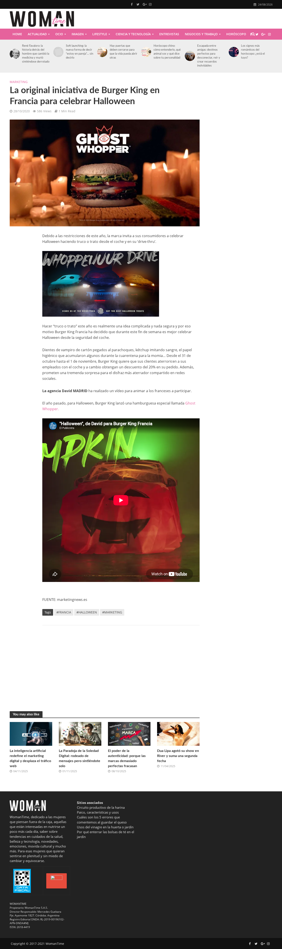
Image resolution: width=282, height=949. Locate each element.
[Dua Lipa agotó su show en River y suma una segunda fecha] (178, 733)
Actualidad (37, 34)
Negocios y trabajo (201, 34)
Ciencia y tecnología (133, 34)
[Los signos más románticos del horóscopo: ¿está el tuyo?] (233, 52)
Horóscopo (236, 34)
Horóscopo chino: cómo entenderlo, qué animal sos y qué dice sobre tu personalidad (167, 51)
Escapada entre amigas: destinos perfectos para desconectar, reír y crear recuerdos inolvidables (208, 55)
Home (17, 34)
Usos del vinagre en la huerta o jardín (105, 827)
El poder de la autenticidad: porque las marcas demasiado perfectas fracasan (127, 758)
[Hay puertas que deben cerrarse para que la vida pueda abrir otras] (101, 52)
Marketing (19, 82)
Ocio (59, 34)
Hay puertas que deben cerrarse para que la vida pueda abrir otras (123, 51)
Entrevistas (169, 34)
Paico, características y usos (98, 812)
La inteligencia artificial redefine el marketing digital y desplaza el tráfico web (30, 758)
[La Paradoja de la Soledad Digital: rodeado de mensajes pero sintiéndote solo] (80, 733)
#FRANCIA (63, 612)
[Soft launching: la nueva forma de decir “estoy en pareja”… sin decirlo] (57, 52)
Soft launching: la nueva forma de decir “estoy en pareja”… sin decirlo (79, 51)
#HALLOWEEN (86, 612)
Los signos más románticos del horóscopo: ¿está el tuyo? (253, 51)
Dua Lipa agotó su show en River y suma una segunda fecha (178, 756)
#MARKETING (112, 612)
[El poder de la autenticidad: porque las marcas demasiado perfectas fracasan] (129, 733)
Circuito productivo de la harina (101, 807)
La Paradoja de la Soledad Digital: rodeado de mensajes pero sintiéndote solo (79, 758)
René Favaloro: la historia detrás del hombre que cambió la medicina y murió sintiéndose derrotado (35, 53)
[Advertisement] (121, 664)
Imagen (78, 34)
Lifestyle (99, 34)
